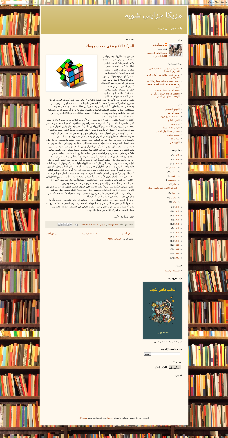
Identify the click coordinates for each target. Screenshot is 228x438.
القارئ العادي (174, 120)
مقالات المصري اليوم (170, 116)
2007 (176, 253)
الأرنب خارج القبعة (171, 127)
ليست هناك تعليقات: (89, 224)
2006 (176, 257)
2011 (176, 236)
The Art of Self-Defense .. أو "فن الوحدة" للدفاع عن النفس (165, 95)
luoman (110, 417)
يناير (174, 201)
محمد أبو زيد (158, 44)
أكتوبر (173, 175)
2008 (176, 249)
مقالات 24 (175, 138)
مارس (173, 197)
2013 (176, 228)
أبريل (173, 193)
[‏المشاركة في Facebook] (62, 224)
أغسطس (172, 179)
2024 (176, 159)
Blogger (83, 417)
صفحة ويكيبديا (173, 134)
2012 (176, 232)
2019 (176, 163)
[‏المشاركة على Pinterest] (59, 224)
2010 (176, 240)
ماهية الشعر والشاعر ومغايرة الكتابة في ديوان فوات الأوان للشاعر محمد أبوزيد (163, 84)
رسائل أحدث (127, 233)
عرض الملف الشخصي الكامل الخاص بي (157, 55)
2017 (176, 211)
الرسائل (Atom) (114, 238)
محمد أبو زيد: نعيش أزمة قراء (166, 89)
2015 (176, 219)
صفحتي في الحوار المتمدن (168, 131)
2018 (176, 206)
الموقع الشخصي (172, 109)
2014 (176, 223)
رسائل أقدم (52, 233)
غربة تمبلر (175, 123)
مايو (174, 184)
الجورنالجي (175, 142)
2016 (176, 215)
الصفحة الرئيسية (89, 233)
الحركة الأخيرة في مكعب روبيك (110, 45)
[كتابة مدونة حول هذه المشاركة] (67, 224)
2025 (176, 155)
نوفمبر (173, 171)
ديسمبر (172, 167)
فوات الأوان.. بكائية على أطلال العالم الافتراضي (163, 76)
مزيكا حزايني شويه (153, 15)
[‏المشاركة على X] (65, 224)
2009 (176, 245)
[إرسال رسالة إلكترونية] (76, 224)
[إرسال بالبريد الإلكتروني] (70, 224)
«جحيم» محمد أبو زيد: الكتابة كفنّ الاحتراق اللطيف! (164, 70)
